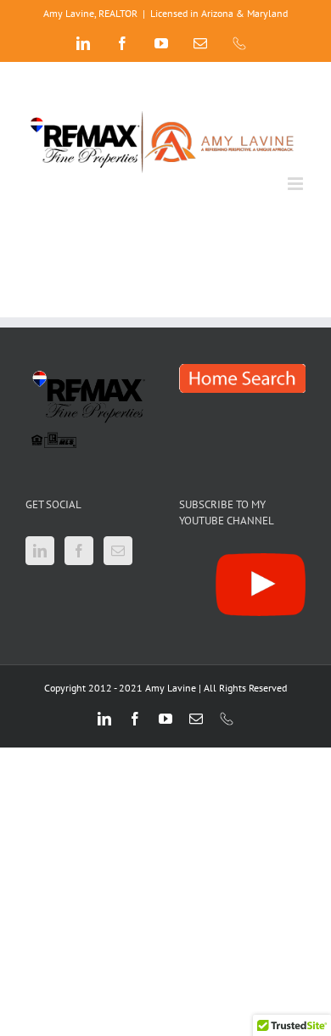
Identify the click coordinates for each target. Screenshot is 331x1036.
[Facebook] (79, 550)
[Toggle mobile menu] (297, 184)
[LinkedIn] (39, 550)
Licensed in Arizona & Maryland (219, 13)
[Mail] (118, 550)
